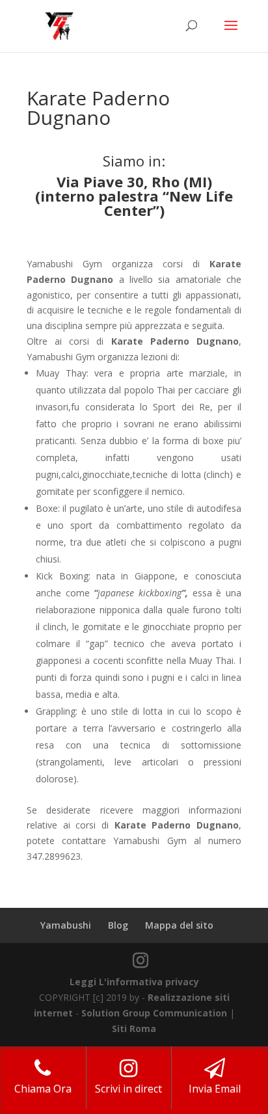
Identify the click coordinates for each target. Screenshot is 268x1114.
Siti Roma (134, 1028)
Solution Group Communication (154, 1013)
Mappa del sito (179, 925)
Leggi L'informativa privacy (134, 981)
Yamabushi (65, 925)
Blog (118, 925)
